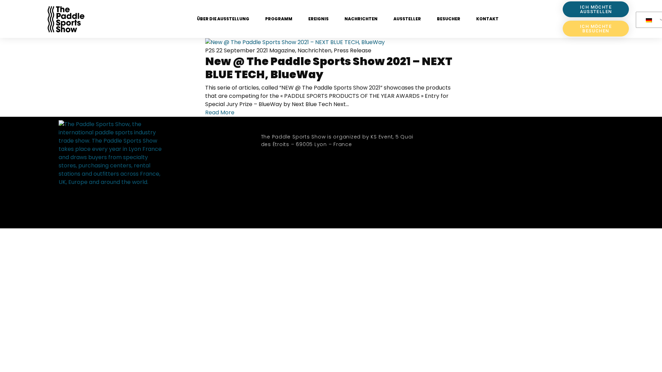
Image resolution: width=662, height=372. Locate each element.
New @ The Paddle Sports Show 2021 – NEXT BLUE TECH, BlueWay (328, 67)
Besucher (448, 19)
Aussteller (407, 19)
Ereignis (318, 19)
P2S (210, 50)
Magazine (282, 50)
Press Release (352, 50)
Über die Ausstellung (223, 19)
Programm (278, 19)
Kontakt (487, 19)
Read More (219, 112)
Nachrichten (361, 19)
